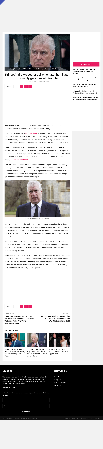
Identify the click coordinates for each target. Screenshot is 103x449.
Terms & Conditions (60, 382)
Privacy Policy (58, 379)
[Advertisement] (51, 14)
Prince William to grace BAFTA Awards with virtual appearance (58, 352)
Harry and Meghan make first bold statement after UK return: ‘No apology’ (84, 71)
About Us (56, 377)
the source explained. (19, 160)
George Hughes (31, 81)
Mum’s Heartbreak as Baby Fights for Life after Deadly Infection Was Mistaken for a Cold (55, 318)
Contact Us (57, 385)
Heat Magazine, (31, 133)
